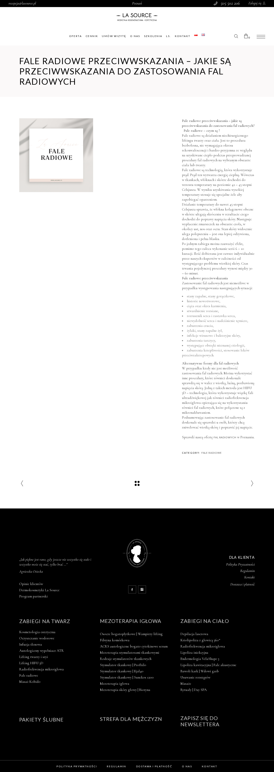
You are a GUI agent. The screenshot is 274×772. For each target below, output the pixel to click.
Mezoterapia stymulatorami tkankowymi (129, 652)
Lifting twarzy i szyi (33, 657)
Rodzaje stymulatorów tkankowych (125, 658)
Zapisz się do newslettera (199, 721)
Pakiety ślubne (41, 719)
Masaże (185, 683)
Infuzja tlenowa (30, 644)
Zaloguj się (255, 3)
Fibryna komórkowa (115, 640)
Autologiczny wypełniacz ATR (41, 650)
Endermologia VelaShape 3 (199, 658)
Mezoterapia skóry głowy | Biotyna (125, 690)
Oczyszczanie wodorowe (36, 638)
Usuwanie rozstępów (195, 677)
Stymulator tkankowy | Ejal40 (121, 671)
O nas (187, 766)
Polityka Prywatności (240, 564)
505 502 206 (230, 3)
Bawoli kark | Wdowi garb (199, 671)
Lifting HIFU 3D (31, 663)
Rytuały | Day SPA (193, 690)
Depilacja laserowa (194, 634)
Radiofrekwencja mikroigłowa (41, 669)
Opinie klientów (31, 584)
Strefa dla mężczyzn (131, 719)
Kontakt (249, 577)
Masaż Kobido (29, 681)
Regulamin (247, 570)
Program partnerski (33, 596)
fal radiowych (225, 437)
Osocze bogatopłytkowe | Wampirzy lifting (131, 634)
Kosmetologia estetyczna (37, 632)
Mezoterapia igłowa (130, 621)
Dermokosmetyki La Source (39, 590)
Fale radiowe (211, 452)
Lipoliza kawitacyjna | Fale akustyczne (208, 665)
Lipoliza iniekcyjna (194, 652)
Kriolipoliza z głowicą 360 (200, 640)
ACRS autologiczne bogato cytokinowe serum (134, 646)
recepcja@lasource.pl (22, 3)
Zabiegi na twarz (44, 621)
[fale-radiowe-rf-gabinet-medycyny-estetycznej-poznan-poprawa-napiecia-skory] (56, 155)
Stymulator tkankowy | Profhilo (123, 665)
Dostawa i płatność (154, 766)
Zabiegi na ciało (204, 621)
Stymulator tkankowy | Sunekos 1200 (127, 677)
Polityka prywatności (77, 766)
